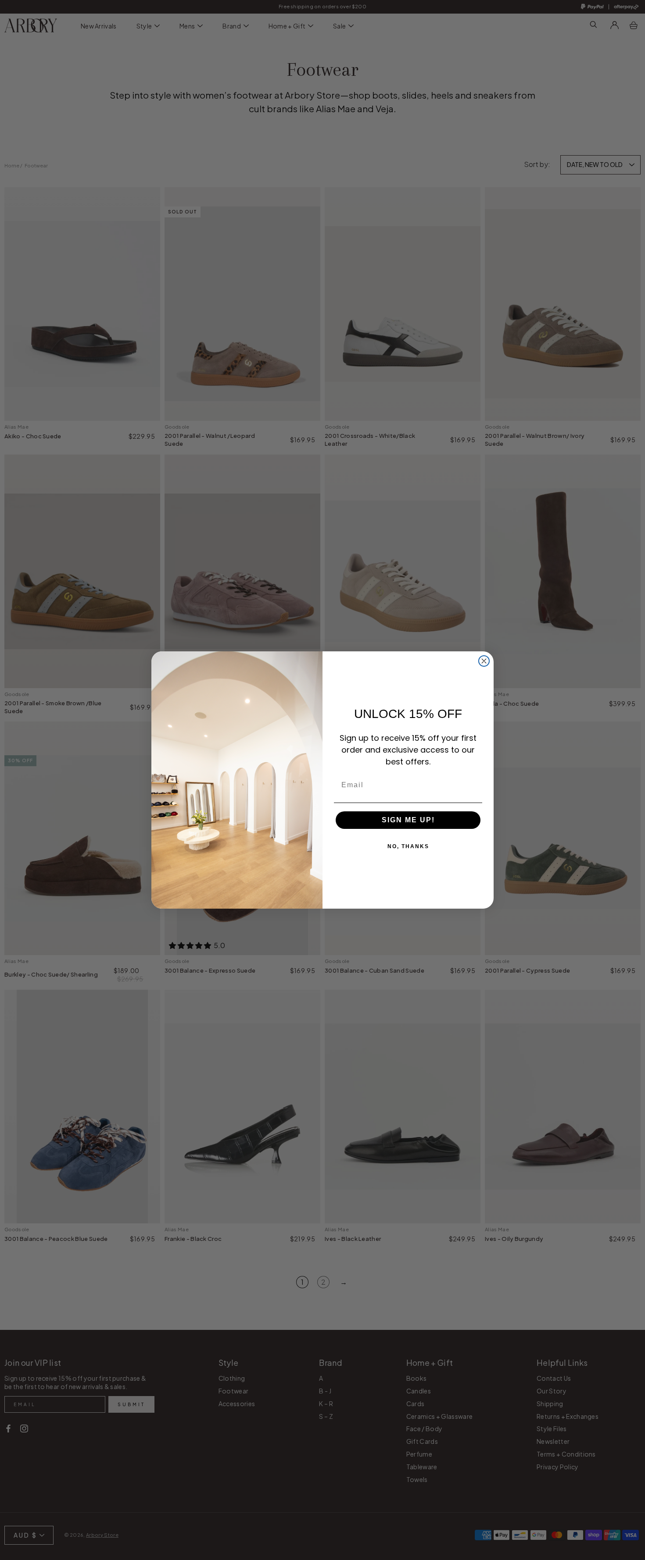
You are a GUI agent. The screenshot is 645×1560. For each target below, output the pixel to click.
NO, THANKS (408, 846)
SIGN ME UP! (408, 820)
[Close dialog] (484, 661)
